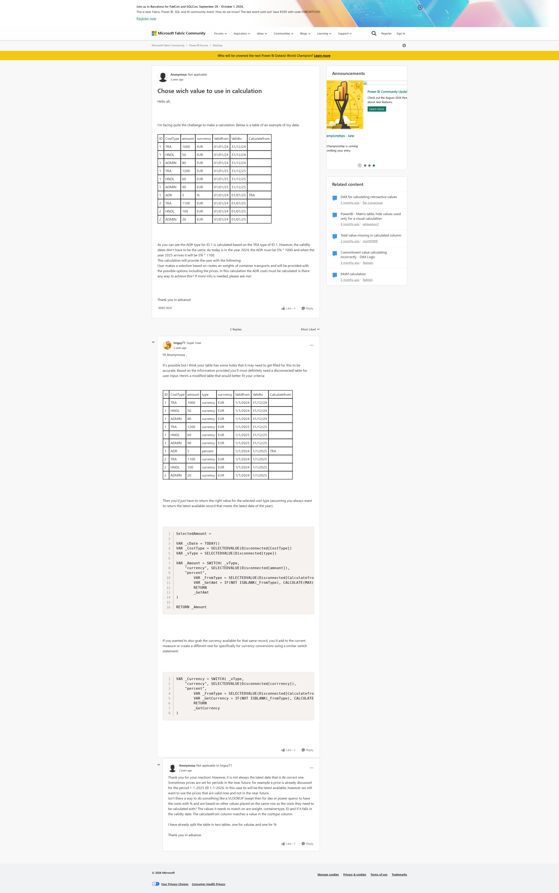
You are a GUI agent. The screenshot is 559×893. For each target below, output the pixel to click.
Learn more (322, 55)
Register (386, 33)
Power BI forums (198, 45)
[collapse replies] (153, 342)
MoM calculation (353, 274)
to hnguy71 (224, 765)
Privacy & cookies (354, 874)
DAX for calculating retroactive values (369, 197)
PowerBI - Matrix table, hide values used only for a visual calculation (371, 216)
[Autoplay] (359, 165)
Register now (146, 18)
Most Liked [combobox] (310, 329)
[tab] (365, 165)
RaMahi (368, 280)
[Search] (374, 33)
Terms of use (379, 874)
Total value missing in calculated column (371, 235)
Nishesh (368, 263)
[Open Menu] (404, 45)
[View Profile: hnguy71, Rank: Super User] (167, 345)
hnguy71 (180, 343)
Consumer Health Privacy (208, 884)
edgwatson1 (371, 224)
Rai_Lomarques (373, 202)
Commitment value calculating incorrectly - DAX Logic (364, 254)
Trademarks (399, 874)
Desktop (217, 45)
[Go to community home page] (178, 33)
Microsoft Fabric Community (168, 45)
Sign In (401, 33)
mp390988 (370, 241)
